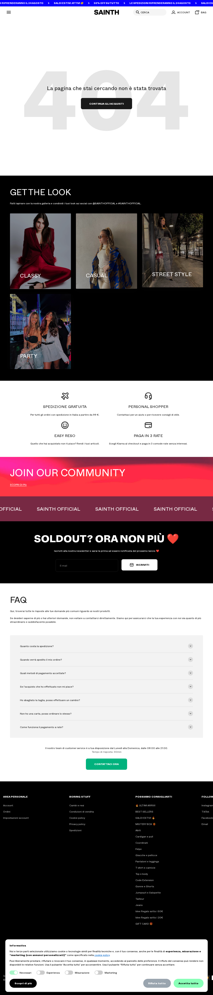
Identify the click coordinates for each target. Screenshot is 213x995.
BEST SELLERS (144, 811)
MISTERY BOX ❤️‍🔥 (145, 824)
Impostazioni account (16, 818)
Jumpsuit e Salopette (148, 892)
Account (8, 805)
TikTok (205, 811)
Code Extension (144, 880)
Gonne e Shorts (144, 886)
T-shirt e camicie (145, 867)
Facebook (207, 818)
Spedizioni (75, 830)
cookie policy (102, 955)
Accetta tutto (188, 983)
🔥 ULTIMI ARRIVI (145, 805)
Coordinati (141, 842)
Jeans (138, 905)
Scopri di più (23, 983)
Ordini (6, 811)
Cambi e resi (76, 805)
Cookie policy (77, 818)
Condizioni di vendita (81, 811)
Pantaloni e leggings (147, 861)
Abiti (138, 830)
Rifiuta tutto (157, 983)
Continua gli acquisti (106, 103)
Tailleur (139, 899)
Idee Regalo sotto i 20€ (149, 917)
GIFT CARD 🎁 (144, 923)
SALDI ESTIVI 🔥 (145, 818)
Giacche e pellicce (146, 855)
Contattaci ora (106, 764)
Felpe (138, 849)
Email (205, 824)
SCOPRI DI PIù (18, 484)
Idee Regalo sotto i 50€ (149, 911)
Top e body (141, 874)
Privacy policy (77, 824)
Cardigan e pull (144, 836)
